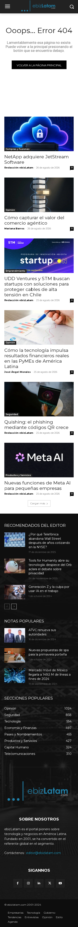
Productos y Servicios (18, 475)
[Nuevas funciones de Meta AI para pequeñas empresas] (39, 460)
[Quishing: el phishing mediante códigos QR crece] (39, 399)
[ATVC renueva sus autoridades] (14, 635)
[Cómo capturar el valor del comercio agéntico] (39, 195)
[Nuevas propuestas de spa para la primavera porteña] (14, 655)
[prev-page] (7, 606)
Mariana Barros (14, 228)
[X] (50, 883)
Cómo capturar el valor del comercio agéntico (34, 220)
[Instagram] (28, 883)
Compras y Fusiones (17, 149)
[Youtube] (60, 883)
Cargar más (37, 503)
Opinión (10, 210)
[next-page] (14, 606)
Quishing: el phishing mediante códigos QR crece (36, 424)
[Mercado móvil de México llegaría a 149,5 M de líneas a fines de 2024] (14, 675)
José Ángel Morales (17, 371)
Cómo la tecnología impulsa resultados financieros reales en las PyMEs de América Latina (36, 358)
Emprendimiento (15, 271)
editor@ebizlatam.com (43, 853)
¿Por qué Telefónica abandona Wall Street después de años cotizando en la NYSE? (49, 540)
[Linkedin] (39, 883)
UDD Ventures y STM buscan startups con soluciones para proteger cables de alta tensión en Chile (37, 286)
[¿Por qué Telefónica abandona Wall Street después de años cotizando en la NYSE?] (14, 539)
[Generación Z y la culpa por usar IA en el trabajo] (14, 592)
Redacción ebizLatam (18, 167)
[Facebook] (17, 883)
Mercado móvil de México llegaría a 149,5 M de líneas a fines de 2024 (50, 674)
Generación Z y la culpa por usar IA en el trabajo (49, 589)
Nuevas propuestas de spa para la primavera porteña (49, 652)
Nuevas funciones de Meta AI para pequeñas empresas (37, 485)
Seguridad (12, 414)
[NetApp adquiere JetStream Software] (39, 134)
